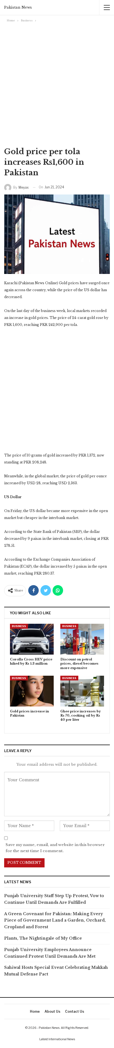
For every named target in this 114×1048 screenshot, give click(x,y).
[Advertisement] (57, 83)
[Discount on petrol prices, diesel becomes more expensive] (82, 639)
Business (19, 626)
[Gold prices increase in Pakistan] (32, 691)
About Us (52, 1011)
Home (35, 1011)
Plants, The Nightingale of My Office (43, 938)
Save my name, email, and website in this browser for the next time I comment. (55, 847)
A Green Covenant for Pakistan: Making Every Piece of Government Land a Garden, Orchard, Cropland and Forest (55, 920)
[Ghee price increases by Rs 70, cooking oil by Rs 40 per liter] (82, 691)
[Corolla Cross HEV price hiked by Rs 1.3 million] (32, 639)
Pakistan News (18, 7)
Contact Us (74, 1011)
